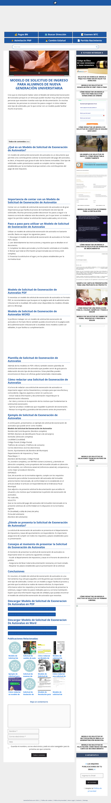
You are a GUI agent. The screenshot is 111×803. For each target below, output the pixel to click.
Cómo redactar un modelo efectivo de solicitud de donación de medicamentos (92, 247)
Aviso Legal (71, 800)
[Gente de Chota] (55, 3)
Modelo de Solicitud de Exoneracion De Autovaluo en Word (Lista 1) (32, 628)
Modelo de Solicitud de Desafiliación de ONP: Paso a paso (92, 86)
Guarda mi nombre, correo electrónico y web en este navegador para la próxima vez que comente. (40, 747)
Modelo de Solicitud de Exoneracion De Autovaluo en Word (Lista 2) (32, 633)
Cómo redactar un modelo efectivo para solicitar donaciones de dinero (92, 94)
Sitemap (85, 800)
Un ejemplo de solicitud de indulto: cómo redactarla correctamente (92, 156)
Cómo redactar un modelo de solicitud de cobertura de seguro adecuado (92, 129)
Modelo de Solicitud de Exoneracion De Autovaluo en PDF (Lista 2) (31, 614)
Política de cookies (47, 800)
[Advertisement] (55, 18)
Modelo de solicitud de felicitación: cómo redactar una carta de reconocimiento (92, 747)
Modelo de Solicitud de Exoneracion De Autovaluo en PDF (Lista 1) (31, 609)
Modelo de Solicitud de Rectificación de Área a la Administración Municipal (92, 738)
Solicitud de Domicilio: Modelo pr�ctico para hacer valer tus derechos (92, 79)
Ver (28, 142)
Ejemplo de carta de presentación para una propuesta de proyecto (92, 284)
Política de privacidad (60, 800)
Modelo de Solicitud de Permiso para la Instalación (92, 210)
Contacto (79, 800)
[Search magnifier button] (97, 47)
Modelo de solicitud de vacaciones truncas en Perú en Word (92, 458)
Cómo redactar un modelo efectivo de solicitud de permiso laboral (92, 598)
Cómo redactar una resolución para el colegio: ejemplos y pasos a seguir (92, 310)
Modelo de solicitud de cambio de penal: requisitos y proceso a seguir (92, 318)
